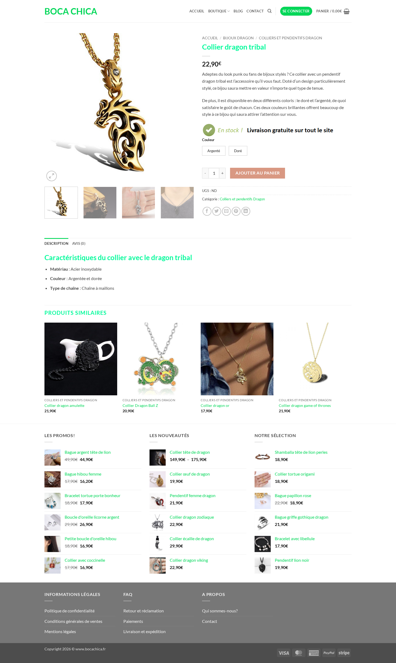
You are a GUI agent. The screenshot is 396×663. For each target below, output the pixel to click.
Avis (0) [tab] (78, 243)
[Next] (184, 108)
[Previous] (54, 108)
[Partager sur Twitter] (216, 211)
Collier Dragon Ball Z (140, 405)
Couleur (208, 140)
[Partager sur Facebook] (207, 211)
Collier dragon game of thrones (305, 405)
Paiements (133, 621)
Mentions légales (60, 631)
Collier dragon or (215, 405)
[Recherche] (270, 11)
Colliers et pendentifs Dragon (290, 38)
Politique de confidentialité (69, 610)
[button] (296, 11)
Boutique (217, 11)
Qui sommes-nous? (220, 610)
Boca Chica (70, 11)
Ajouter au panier (257, 172)
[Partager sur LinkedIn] (245, 211)
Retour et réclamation (143, 610)
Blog (238, 11)
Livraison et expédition (144, 631)
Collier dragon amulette (64, 405)
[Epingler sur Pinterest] (236, 211)
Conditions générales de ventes (73, 621)
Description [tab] (56, 243)
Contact (255, 11)
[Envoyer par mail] (226, 211)
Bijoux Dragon (238, 38)
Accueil (196, 11)
